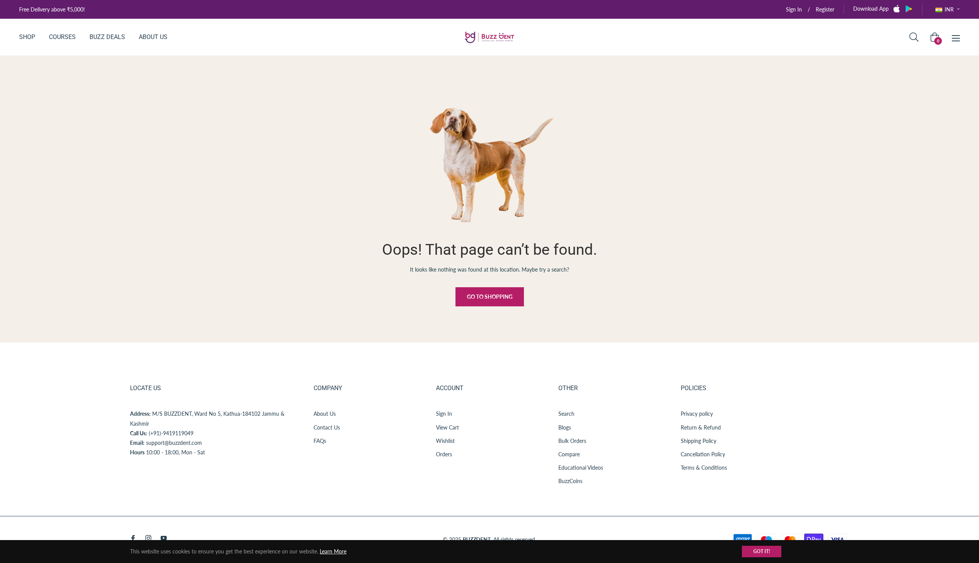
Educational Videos (580, 467)
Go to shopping (489, 296)
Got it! (761, 551)
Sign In (444, 413)
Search (566, 413)
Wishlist (445, 441)
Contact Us (327, 427)
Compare (569, 454)
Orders (444, 454)
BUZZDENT (477, 539)
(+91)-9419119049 (171, 433)
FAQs (320, 441)
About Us (325, 413)
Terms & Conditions (704, 467)
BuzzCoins (570, 481)
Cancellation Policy (703, 454)
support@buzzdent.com (174, 442)
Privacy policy (697, 413)
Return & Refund (701, 427)
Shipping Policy (698, 441)
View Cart (447, 427)
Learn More (333, 551)
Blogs (564, 427)
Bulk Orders (572, 441)
